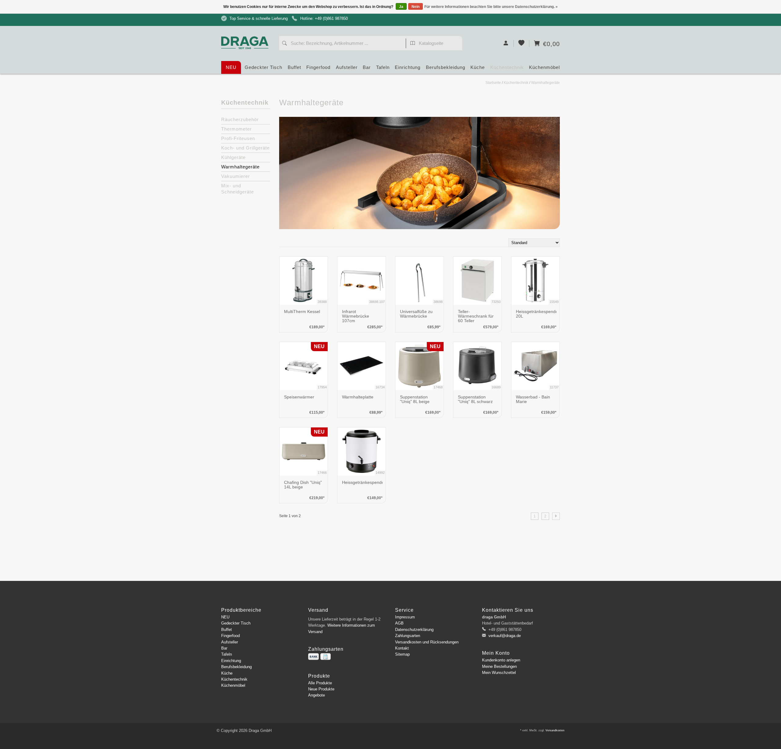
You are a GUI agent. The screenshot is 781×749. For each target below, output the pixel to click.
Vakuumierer (235, 176)
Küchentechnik (507, 67)
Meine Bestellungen (499, 666)
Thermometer (236, 128)
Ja (401, 7)
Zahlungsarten (407, 635)
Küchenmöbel (544, 67)
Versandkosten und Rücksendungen (427, 642)
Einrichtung (407, 67)
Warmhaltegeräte (545, 83)
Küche (477, 67)
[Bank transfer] (313, 656)
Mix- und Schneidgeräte (237, 188)
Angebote (316, 695)
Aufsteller (347, 67)
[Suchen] (284, 44)
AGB (399, 623)
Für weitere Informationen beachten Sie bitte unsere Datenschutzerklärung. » (491, 7)
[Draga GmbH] (247, 31)
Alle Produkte (320, 683)
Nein (415, 7)
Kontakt (402, 648)
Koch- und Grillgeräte (245, 147)
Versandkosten (554, 730)
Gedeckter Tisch (263, 67)
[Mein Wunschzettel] (521, 43)
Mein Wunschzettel (499, 672)
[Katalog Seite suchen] (412, 44)
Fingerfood (318, 67)
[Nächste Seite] (556, 516)
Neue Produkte (321, 689)
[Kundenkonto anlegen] (506, 43)
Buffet (294, 67)
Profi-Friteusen (238, 138)
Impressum (405, 617)
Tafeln (383, 67)
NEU (231, 67)
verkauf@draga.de (504, 635)
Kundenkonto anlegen (501, 660)
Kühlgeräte (233, 157)
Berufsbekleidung (445, 67)
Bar (367, 67)
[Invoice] (325, 656)
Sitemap (402, 654)
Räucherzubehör (240, 119)
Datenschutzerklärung (414, 629)
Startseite (493, 83)
